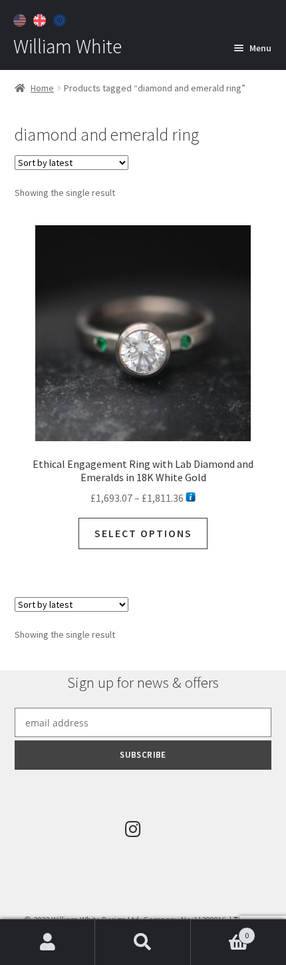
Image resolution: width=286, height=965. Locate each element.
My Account (47, 942)
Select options (143, 533)
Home (42, 88)
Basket (220, 930)
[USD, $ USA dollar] (21, 18)
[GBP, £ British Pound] (41, 18)
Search (142, 942)
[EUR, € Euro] (61, 18)
